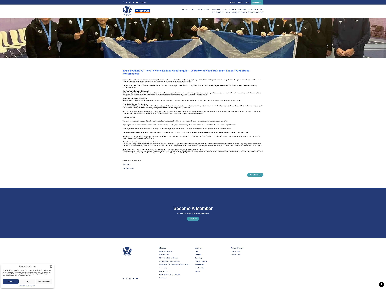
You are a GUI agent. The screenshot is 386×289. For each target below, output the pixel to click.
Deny (27, 281)
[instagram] (130, 2)
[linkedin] (133, 2)
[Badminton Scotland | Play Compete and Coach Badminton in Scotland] (127, 7)
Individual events (128, 168)
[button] (51, 266)
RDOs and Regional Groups (168, 258)
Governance (163, 271)
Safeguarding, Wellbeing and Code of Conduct (174, 264)
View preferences (44, 281)
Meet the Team (164, 254)
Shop (247, 2)
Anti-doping (163, 268)
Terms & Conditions (237, 248)
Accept (11, 281)
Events (232, 2)
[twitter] (126, 2)
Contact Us (163, 278)
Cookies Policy (23, 285)
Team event (126, 164)
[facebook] (123, 2)
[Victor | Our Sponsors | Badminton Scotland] (142, 10)
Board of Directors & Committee (169, 274)
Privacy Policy (31, 285)
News (240, 2)
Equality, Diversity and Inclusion (169, 261)
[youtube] (137, 2)
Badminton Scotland (165, 251)
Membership (257, 2)
